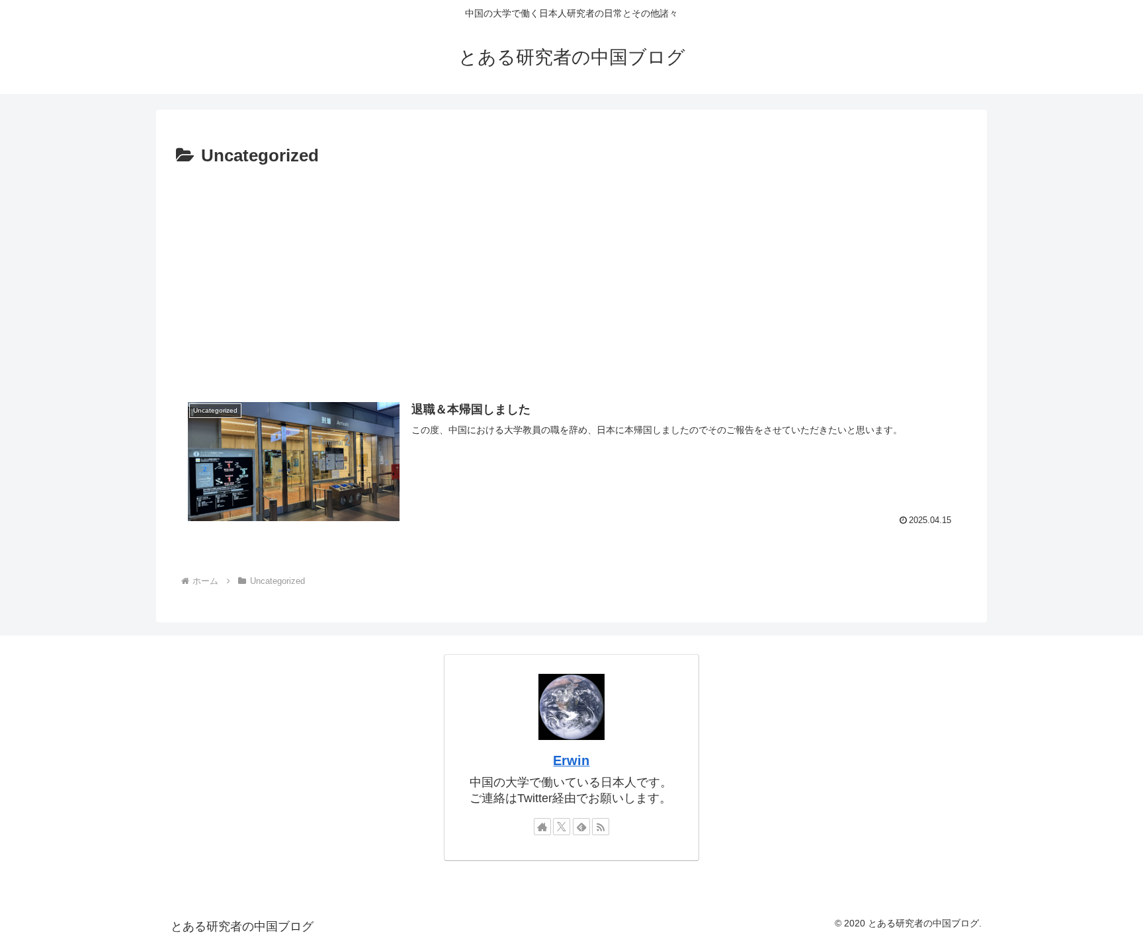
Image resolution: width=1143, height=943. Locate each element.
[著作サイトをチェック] (542, 826)
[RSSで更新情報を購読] (600, 826)
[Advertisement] (571, 277)
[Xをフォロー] (561, 826)
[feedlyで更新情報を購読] (581, 826)
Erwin (571, 760)
